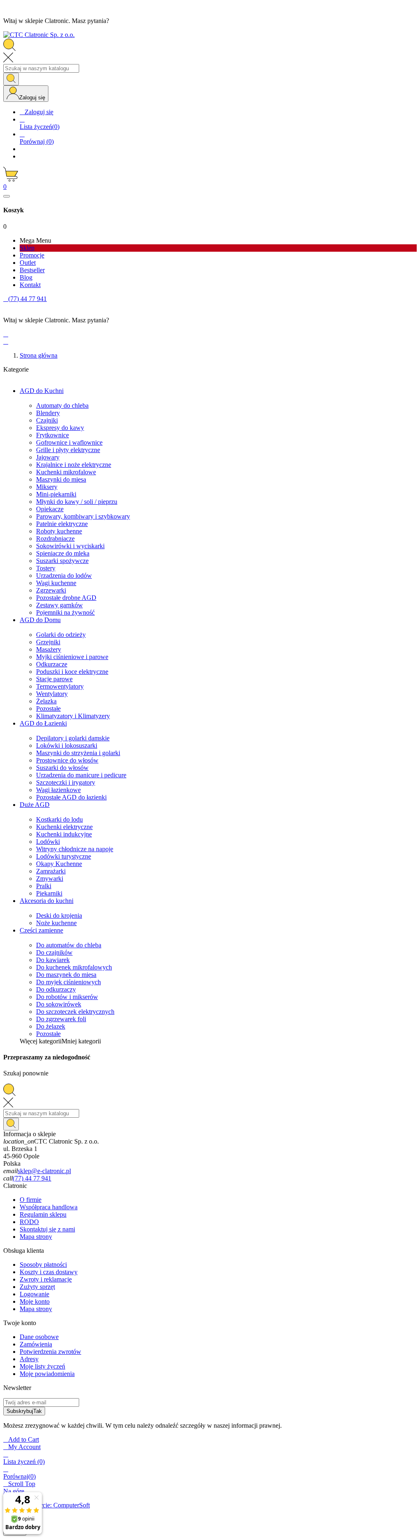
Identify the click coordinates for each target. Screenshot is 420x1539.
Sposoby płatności (43, 1264)
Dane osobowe (39, 1336)
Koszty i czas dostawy (49, 1271)
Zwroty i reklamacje (46, 1279)
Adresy (29, 1358)
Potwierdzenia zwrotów (50, 1351)
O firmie (30, 1199)
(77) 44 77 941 (32, 1178)
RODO (29, 1221)
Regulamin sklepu (43, 1214)
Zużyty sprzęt (37, 1286)
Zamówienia (36, 1344)
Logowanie (34, 1294)
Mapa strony (36, 1236)
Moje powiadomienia (47, 1373)
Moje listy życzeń (42, 1366)
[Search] (11, 79)
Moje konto (35, 1301)
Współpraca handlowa (49, 1207)
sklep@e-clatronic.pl (44, 1170)
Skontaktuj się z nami (47, 1229)
